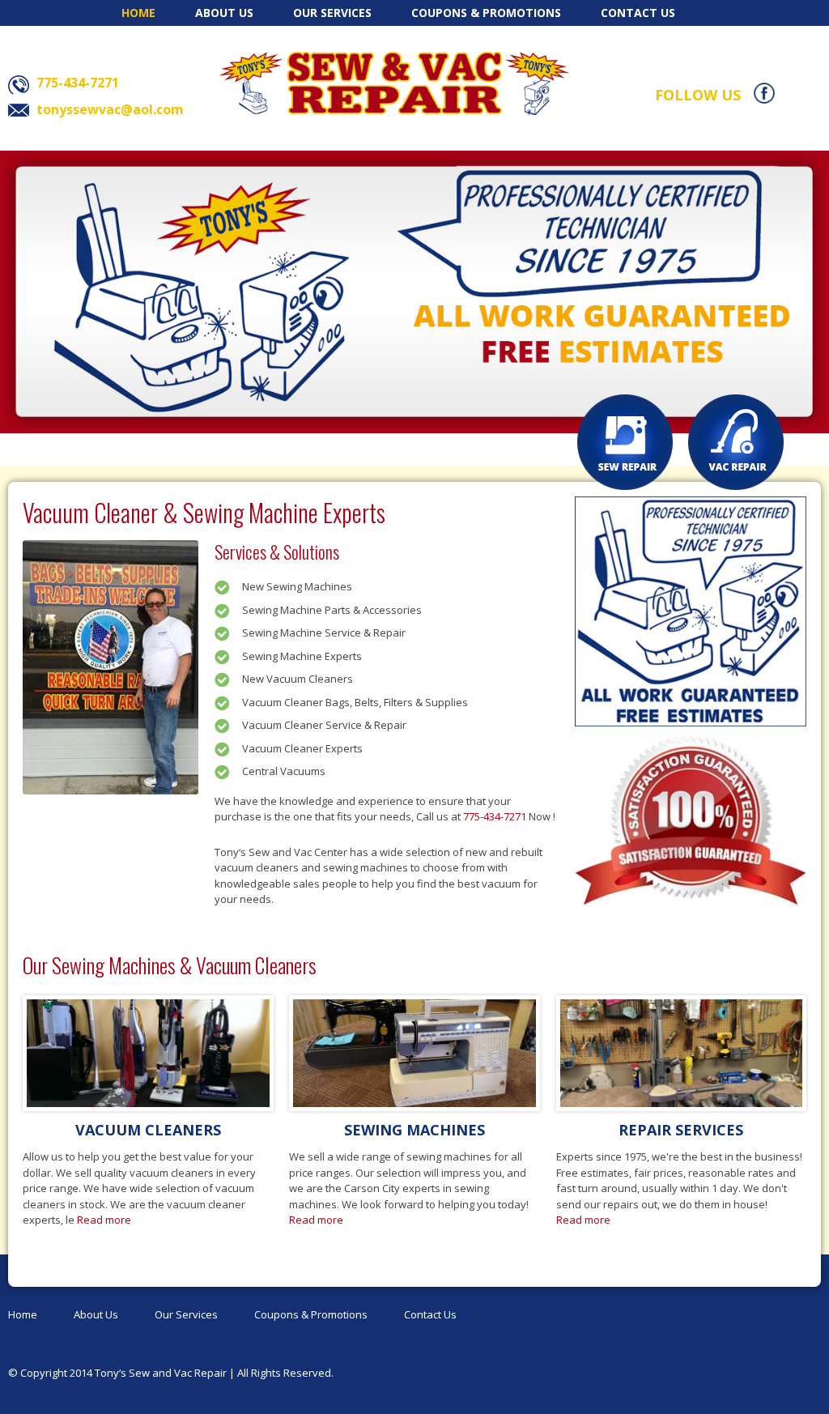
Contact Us (638, 12)
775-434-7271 (494, 816)
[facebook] (764, 92)
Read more (104, 1219)
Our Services (332, 12)
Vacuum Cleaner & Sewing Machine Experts (204, 512)
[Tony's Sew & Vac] (394, 82)
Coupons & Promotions (486, 12)
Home (138, 12)
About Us (224, 12)
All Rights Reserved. (285, 1372)
